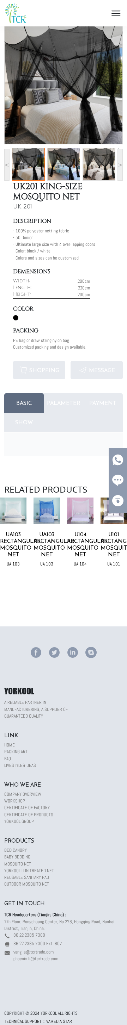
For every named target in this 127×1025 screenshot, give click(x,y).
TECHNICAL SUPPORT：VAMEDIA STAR (38, 1021)
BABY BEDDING (17, 857)
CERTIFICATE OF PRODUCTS (28, 815)
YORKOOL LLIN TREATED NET (29, 871)
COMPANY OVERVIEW (22, 794)
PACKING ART (16, 752)
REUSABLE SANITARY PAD (26, 877)
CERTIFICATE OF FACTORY (27, 808)
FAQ (7, 759)
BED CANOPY (15, 850)
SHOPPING (44, 370)
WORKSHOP (14, 801)
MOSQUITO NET (17, 864)
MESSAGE (102, 370)
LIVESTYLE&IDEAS (20, 765)
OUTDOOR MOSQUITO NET (26, 884)
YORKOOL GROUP (19, 821)
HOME (9, 745)
